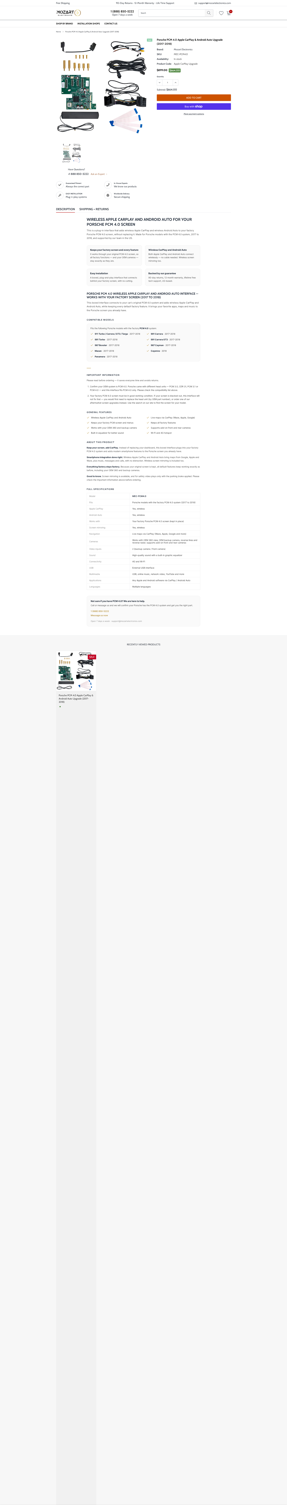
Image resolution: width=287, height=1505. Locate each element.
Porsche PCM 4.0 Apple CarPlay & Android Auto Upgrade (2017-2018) (76, 698)
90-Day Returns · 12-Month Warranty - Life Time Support (145, 3)
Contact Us (110, 23)
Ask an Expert (98, 174)
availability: (163, 59)
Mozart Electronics (183, 49)
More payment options (194, 113)
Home (58, 32)
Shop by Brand (64, 23)
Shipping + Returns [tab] (94, 209)
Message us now (99, 615)
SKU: (159, 54)
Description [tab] (65, 209)
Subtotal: (161, 89)
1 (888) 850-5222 (122, 11)
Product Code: (164, 63)
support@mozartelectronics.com (214, 3)
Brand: (160, 49)
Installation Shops (88, 23)
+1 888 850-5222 (78, 174)
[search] (209, 13)
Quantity (160, 76)
